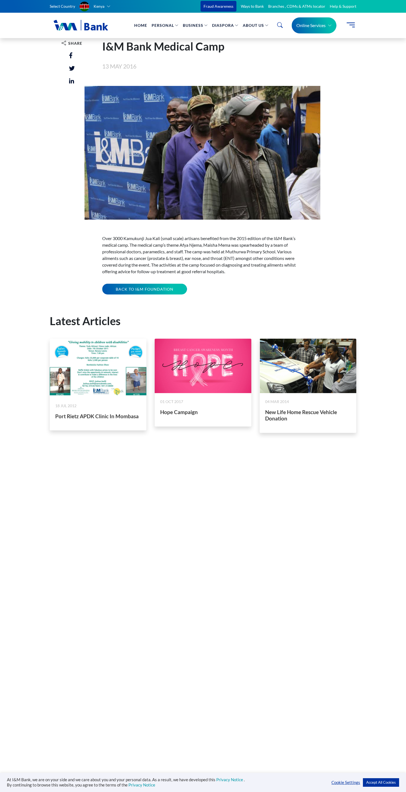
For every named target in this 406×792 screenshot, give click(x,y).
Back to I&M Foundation (144, 289)
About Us (253, 25)
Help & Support (343, 6)
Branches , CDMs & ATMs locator (296, 6)
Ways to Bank (252, 6)
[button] (95, 6)
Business (193, 25)
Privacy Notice (230, 779)
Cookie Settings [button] (345, 782)
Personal (163, 25)
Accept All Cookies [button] (381, 782)
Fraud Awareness (218, 6)
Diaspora (223, 25)
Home (140, 25)
